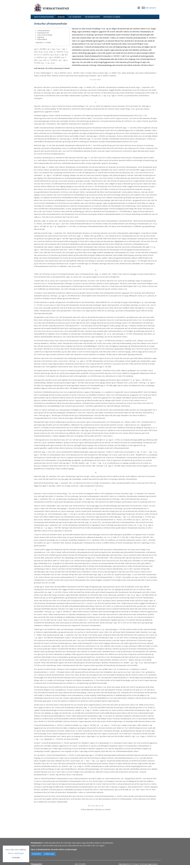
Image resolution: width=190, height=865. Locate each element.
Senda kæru (36, 854)
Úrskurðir (61, 17)
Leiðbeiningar (49, 854)
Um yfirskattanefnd (92, 17)
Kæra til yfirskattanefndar (44, 17)
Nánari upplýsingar (16, 853)
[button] (138, 7)
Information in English (111, 17)
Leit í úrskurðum (75, 17)
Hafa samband (150, 8)
